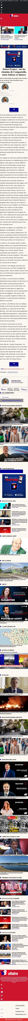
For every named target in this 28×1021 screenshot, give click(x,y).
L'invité (4, 584)
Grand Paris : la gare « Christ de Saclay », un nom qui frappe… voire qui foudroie (12, 580)
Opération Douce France (7, 95)
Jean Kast (14, 964)
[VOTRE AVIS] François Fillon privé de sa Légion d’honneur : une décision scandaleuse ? (11, 694)
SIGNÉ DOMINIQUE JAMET (9, 536)
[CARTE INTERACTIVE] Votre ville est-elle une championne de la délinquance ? (11, 646)
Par (5, 39)
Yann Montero (15, 913)
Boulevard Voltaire (15, 515)
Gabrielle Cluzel (15, 941)
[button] (14, 464)
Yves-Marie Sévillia (15, 524)
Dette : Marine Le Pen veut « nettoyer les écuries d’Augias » (20, 37)
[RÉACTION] (13, 797)
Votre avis (5, 675)
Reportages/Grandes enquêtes (12, 405)
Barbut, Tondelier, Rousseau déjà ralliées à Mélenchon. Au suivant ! (7, 37)
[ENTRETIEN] (12, 779)
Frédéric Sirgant (15, 507)
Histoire (7, 93)
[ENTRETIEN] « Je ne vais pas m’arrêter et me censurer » (13, 815)
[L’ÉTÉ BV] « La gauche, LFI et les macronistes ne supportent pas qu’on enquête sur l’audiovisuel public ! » (13, 603)
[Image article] (7, 30)
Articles (4, 93)
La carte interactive (8, 626)
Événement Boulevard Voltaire (12, 877)
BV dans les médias (8, 650)
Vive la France (6, 560)
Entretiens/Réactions (9, 759)
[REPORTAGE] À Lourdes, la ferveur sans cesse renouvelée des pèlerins (11, 425)
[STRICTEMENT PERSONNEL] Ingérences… (10, 554)
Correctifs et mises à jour (10, 836)
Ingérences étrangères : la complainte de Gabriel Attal (13, 855)
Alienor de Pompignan (16, 956)
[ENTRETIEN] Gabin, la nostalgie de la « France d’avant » (13, 833)
